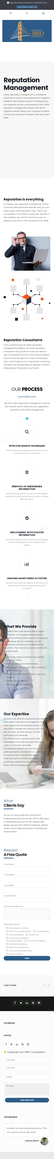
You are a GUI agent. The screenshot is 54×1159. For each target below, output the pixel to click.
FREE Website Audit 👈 (27, 7)
